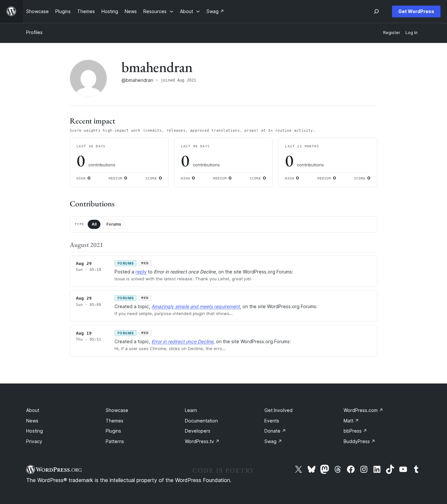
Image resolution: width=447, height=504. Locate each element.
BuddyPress (359, 441)
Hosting (34, 431)
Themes (114, 420)
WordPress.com (363, 410)
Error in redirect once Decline (182, 341)
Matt (351, 420)
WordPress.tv (202, 441)
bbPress (355, 431)
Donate (275, 431)
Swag (273, 441)
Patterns (115, 441)
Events (271, 420)
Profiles (34, 32)
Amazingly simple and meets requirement (196, 306)
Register (391, 32)
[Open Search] (376, 11)
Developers (197, 431)
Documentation (201, 420)
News (32, 420)
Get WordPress (416, 11)
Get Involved (278, 410)
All (94, 224)
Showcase (117, 410)
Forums (113, 224)
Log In (411, 32)
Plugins (113, 431)
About (32, 410)
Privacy (34, 441)
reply (141, 271)
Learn (191, 410)
